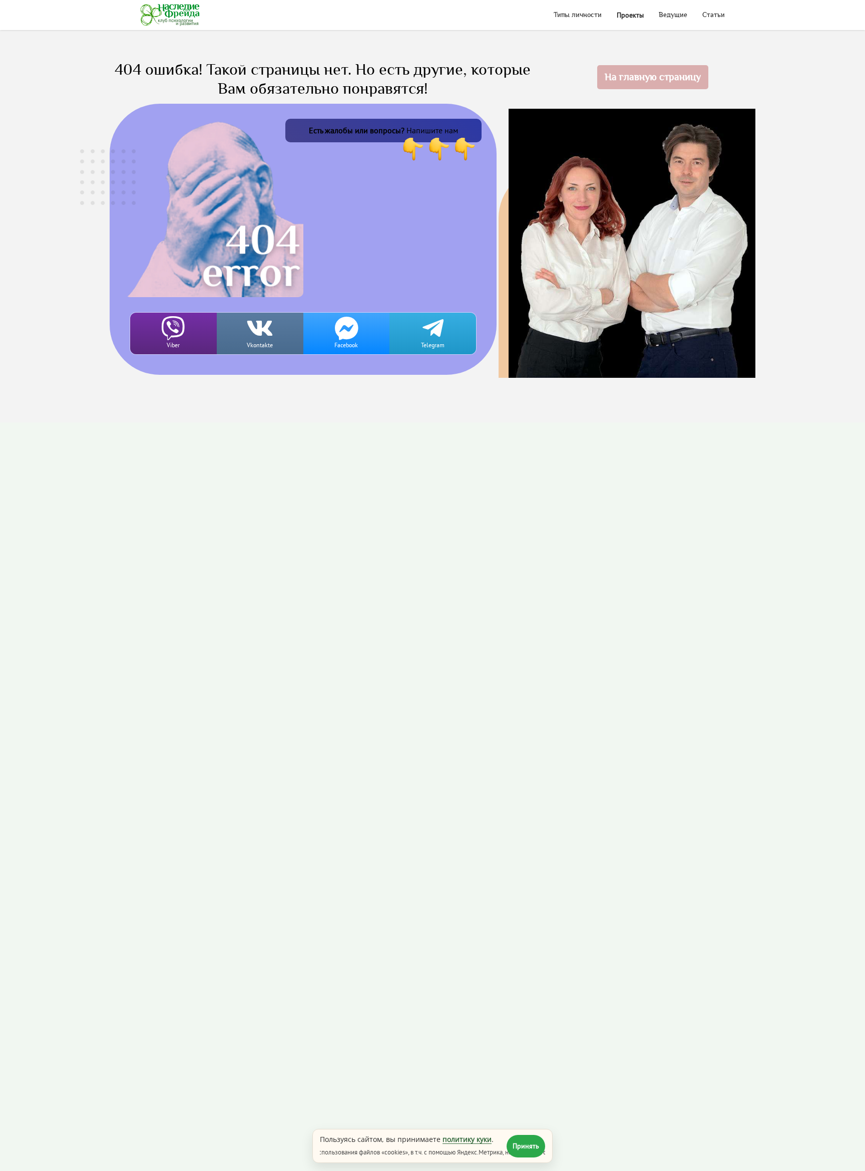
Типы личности (578, 15)
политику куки (467, 1139)
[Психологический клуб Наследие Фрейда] (170, 15)
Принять (526, 1145)
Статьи (713, 15)
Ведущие (673, 15)
